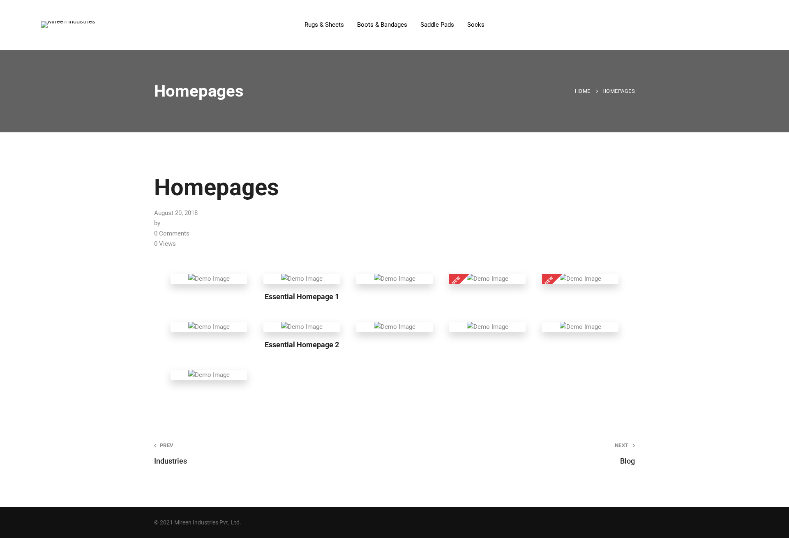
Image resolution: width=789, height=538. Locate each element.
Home (583, 91)
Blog (625, 453)
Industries (170, 453)
